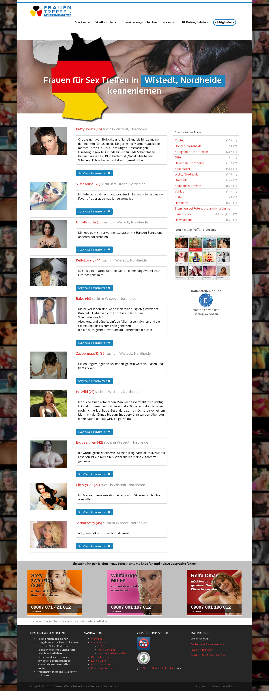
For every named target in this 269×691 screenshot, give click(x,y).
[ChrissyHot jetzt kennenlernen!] (48, 496)
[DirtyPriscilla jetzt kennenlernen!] (48, 234)
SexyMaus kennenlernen (93, 173)
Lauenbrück (200, 214)
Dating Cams (99, 660)
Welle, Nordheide (206, 174)
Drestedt (206, 180)
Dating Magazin (100, 664)
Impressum (202, 686)
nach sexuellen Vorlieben (113, 653)
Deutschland (51, 621)
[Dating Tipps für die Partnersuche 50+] (206, 300)
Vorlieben (169, 22)
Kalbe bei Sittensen (206, 186)
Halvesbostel (206, 220)
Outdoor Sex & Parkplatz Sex (208, 655)
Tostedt (206, 140)
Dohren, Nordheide (206, 146)
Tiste (206, 197)
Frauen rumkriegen (202, 649)
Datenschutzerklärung (225, 686)
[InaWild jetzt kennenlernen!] (48, 403)
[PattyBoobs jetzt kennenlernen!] (48, 141)
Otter (206, 157)
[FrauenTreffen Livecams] (202, 257)
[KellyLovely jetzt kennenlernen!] (48, 272)
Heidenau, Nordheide (206, 163)
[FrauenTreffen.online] (51, 11)
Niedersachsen (70, 621)
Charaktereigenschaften (139, 22)
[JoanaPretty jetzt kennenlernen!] (48, 534)
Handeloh (206, 203)
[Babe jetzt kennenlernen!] (48, 310)
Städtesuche (104, 22)
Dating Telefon (100, 657)
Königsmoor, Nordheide (206, 152)
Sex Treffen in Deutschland (159, 668)
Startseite (82, 22)
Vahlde (206, 191)
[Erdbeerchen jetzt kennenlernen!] (48, 454)
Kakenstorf (206, 169)
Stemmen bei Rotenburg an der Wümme (206, 208)
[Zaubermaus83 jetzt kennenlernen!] (48, 365)
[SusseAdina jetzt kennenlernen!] (48, 196)
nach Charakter (107, 649)
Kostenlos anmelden (103, 668)
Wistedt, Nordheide (131, 129)
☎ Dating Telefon (195, 22)
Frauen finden (99, 642)
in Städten (104, 646)
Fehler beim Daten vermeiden (208, 644)
